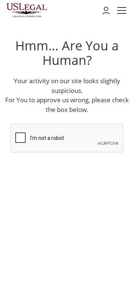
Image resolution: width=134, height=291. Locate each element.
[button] (121, 10)
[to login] (106, 10)
